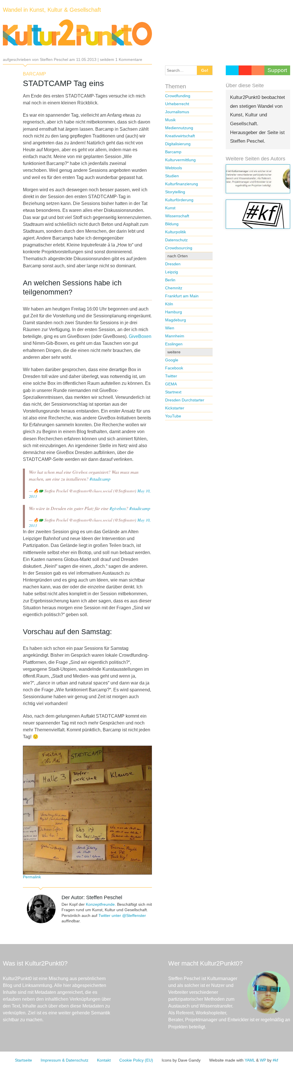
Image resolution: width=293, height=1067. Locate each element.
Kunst (170, 208)
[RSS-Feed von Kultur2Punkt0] (258, 70)
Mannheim (174, 336)
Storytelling (175, 192)
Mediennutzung (179, 128)
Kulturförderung (179, 200)
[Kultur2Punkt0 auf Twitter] (232, 70)
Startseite (23, 1060)
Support (277, 70)
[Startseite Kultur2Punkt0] (77, 32)
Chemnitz (173, 288)
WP (263, 1060)
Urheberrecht (177, 103)
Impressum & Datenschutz (64, 1060)
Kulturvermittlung (180, 160)
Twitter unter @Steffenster (122, 915)
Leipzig (171, 272)
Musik (170, 120)
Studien (172, 176)
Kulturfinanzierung (181, 184)
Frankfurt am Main (182, 296)
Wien (169, 328)
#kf (275, 1060)
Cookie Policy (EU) (136, 1060)
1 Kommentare (128, 59)
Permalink (32, 877)
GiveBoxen (140, 336)
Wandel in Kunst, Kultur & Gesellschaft (52, 10)
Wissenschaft (177, 216)
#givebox (118, 508)
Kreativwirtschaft (180, 136)
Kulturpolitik (175, 232)
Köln (169, 304)
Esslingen (174, 344)
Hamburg (173, 312)
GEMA (171, 384)
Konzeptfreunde (100, 904)
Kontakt (104, 1060)
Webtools (173, 168)
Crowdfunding (177, 95)
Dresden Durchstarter (184, 400)
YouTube (173, 416)
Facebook (174, 368)
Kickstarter (174, 408)
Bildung (172, 224)
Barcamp (34, 73)
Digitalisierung (178, 144)
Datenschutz (176, 240)
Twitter (171, 376)
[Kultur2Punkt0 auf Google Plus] (245, 70)
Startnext (173, 392)
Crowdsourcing (178, 248)
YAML (250, 1060)
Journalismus (177, 112)
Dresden (173, 264)
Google (171, 360)
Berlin (170, 280)
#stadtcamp (100, 479)
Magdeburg (175, 320)
